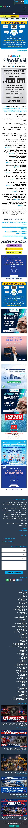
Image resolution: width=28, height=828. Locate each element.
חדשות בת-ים (21, 623)
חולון (23, 16)
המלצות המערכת (20, 618)
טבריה (23, 635)
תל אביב (23, 694)
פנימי (23, 674)
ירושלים (23, 640)
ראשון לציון (14, 16)
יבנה (24, 637)
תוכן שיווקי (22, 687)
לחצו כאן (7, 147)
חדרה (23, 620)
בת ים (4, 16)
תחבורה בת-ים (21, 690)
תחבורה (23, 688)
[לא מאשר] (25, 824)
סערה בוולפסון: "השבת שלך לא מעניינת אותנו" (14, 223)
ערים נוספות (5, 18)
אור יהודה (22, 592)
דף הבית (24, 7)
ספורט (23, 661)
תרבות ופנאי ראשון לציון (19, 700)
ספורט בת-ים (21, 663)
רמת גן (23, 685)
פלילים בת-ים (21, 670)
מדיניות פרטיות (23, 530)
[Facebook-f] (9, 6)
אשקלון (23, 598)
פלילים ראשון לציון (20, 673)
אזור (24, 594)
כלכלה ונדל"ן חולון (20, 644)
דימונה (23, 616)
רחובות (12, 18)
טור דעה (23, 636)
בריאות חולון (22, 608)
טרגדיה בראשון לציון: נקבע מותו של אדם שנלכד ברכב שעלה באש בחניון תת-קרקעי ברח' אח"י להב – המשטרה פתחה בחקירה (14, 724)
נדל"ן (23, 656)
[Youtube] (5, 6)
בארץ (23, 602)
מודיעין (23, 652)
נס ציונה (18, 18)
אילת (24, 595)
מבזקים (23, 650)
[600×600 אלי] (14, 438)
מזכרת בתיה (22, 653)
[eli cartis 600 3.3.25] (14, 360)
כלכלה (23, 642)
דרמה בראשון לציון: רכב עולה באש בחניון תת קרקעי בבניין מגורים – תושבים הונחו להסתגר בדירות (15, 749)
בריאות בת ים (21, 606)
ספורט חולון (22, 664)
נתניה (23, 660)
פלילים (23, 668)
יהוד (24, 639)
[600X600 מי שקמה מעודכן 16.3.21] (14, 47)
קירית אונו (22, 677)
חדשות (23, 622)
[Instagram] (3, 6)
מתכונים (23, 654)
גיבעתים (23, 615)
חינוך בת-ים (22, 629)
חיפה (24, 633)
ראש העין (23, 680)
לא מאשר (12, 825)
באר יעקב (24, 18)
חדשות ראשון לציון (20, 626)
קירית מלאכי (22, 678)
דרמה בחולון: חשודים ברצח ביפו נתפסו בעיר (15, 237)
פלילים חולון (22, 671)
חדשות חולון (20, 51)
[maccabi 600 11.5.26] (14, 280)
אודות (24, 10)
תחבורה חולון (21, 691)
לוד (24, 649)
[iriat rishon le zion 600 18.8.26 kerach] (14, 465)
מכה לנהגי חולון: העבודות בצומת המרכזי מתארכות (14, 228)
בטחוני (23, 603)
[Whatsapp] (1, 6)
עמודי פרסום (22, 667)
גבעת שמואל (22, 612)
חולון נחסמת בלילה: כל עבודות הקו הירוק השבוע (16, 772)
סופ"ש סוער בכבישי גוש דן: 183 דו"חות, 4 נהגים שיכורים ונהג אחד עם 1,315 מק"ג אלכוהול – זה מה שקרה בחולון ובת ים (14, 818)
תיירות (23, 692)
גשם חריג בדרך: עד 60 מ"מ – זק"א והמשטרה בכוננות (16, 232)
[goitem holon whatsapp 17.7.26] (14, 388)
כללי (24, 647)
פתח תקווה (22, 676)
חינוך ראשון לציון (20, 632)
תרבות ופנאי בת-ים (20, 697)
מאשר (17, 825)
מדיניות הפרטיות (10, 823)
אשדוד (23, 596)
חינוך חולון (22, 630)
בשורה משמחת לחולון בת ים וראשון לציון (18, 794)
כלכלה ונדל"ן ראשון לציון (18, 646)
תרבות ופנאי (22, 695)
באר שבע (22, 601)
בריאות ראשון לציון (20, 609)
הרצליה (23, 619)
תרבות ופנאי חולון (20, 698)
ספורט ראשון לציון (20, 666)
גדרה (24, 613)
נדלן (24, 657)
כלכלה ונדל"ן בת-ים (20, 643)
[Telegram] (7, 6)
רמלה (23, 684)
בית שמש (22, 605)
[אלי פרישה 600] (14, 333)
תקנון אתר (24, 528)
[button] (26, 2)
